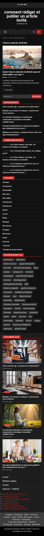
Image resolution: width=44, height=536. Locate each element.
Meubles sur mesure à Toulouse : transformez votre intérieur (22, 382)
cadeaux (7, 272)
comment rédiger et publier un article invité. (22, 16)
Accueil (5, 477)
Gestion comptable (11, 288)
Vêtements (8, 329)
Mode (5, 218)
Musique (6, 222)
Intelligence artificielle (23, 292)
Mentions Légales (9, 481)
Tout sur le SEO (38, 31)
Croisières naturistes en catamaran (16, 499)
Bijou (36, 268)
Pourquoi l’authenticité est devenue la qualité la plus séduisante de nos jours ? (22, 451)
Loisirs (5, 214)
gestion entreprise (28, 288)
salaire (6, 316)
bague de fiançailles (26, 264)
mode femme (20, 300)
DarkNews (16, 531)
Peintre (17, 308)
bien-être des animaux (22, 268)
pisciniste (7, 312)
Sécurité (6, 242)
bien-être (7, 268)
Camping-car (18, 272)
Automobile (7, 190)
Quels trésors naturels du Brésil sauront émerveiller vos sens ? (22, 57)
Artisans (6, 182)
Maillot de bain (25, 296)
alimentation (8, 260)
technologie (8, 320)
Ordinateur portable (11, 304)
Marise (5, 77)
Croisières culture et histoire (13, 506)
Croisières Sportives (10, 496)
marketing (8, 300)
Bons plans (7, 198)
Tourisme (7, 66)
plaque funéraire (20, 312)
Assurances (7, 186)
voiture (28, 320)
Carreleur (29, 272)
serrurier (22, 316)
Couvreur (7, 280)
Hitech (5, 210)
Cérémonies (7, 202)
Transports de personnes (12, 250)
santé (14, 316)
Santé (5, 238)
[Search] (34, 32)
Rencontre (7, 234)
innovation (8, 292)
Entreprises (7, 206)
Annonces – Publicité (11, 489)
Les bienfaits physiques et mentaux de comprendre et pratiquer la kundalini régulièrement (17, 119)
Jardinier (7, 296)
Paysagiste (8, 308)
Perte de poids (28, 308)
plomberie (33, 312)
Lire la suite (8, 90)
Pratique (6, 230)
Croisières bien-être (10, 501)
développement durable (13, 284)
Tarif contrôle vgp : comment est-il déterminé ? (21, 107)
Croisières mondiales (11, 504)
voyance (7, 325)
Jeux (14, 296)
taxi (30, 316)
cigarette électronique (24, 276)
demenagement (20, 280)
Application (20, 260)
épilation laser (20, 329)
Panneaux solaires (29, 304)
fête (26, 284)
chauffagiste (8, 276)
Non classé (7, 226)
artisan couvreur (10, 264)
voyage (37, 320)
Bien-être (6, 194)
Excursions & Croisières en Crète (15, 494)
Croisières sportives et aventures (15, 508)
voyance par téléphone (21, 325)
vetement (19, 320)
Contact (6, 485)
